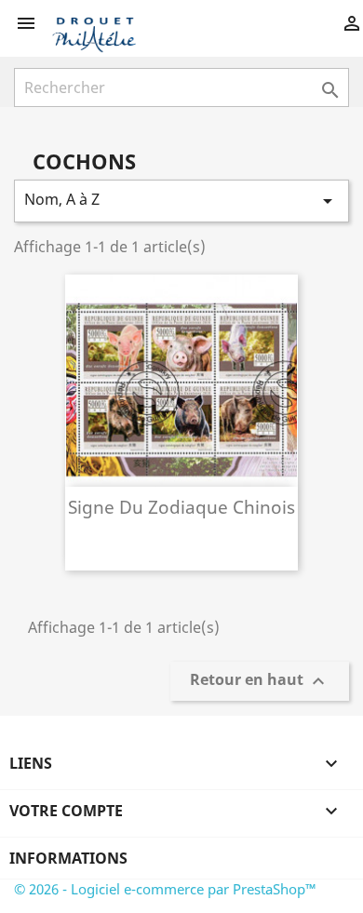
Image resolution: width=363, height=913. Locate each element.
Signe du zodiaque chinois (181, 506)
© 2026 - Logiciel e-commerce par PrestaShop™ (165, 888)
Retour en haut (259, 681)
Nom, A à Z (181, 200)
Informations (68, 858)
